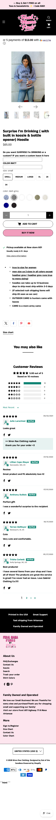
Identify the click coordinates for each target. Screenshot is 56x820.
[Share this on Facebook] (13, 323)
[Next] (35, 106)
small (8, 176)
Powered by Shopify (32, 763)
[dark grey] (14, 197)
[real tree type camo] (22, 197)
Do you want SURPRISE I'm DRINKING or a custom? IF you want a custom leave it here (26, 154)
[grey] (6, 197)
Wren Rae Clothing (21, 760)
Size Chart (8, 729)
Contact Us (8, 664)
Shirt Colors (9, 678)
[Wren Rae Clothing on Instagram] (8, 685)
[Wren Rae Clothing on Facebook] (4, 685)
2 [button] (26, 598)
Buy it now (28, 232)
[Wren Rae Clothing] (28, 22)
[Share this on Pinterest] (21, 323)
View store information (16, 255)
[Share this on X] (6, 323)
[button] (28, 42)
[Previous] (20, 106)
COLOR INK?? (9, 163)
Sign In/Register (11, 725)
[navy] (6, 205)
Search (6, 671)
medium (19, 176)
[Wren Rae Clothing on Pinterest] (11, 685)
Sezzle (6, 668)
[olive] (37, 197)
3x (6, 184)
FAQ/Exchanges (10, 661)
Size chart (8, 332)
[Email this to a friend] (29, 323)
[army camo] (29, 197)
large (30, 176)
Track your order (11, 674)
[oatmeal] (45, 197)
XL (39, 176)
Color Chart (8, 735)
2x (47, 176)
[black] (14, 205)
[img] (10, 416)
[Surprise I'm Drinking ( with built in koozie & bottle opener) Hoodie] (28, 76)
